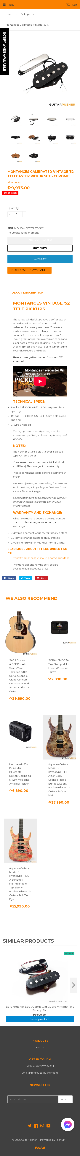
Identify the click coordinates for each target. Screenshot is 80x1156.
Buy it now (40, 258)
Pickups (25, 14)
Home (9, 14)
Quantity (13, 208)
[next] (73, 985)
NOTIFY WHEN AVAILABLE (29, 270)
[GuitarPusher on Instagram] (42, 1126)
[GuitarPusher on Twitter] (30, 1126)
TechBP (60, 1139)
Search (40, 1047)
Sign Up (65, 1099)
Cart (74, 4)
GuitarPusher (29, 1139)
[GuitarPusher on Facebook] (36, 1126)
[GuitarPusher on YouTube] (48, 1126)
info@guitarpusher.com (43, 1072)
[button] (67, 1125)
